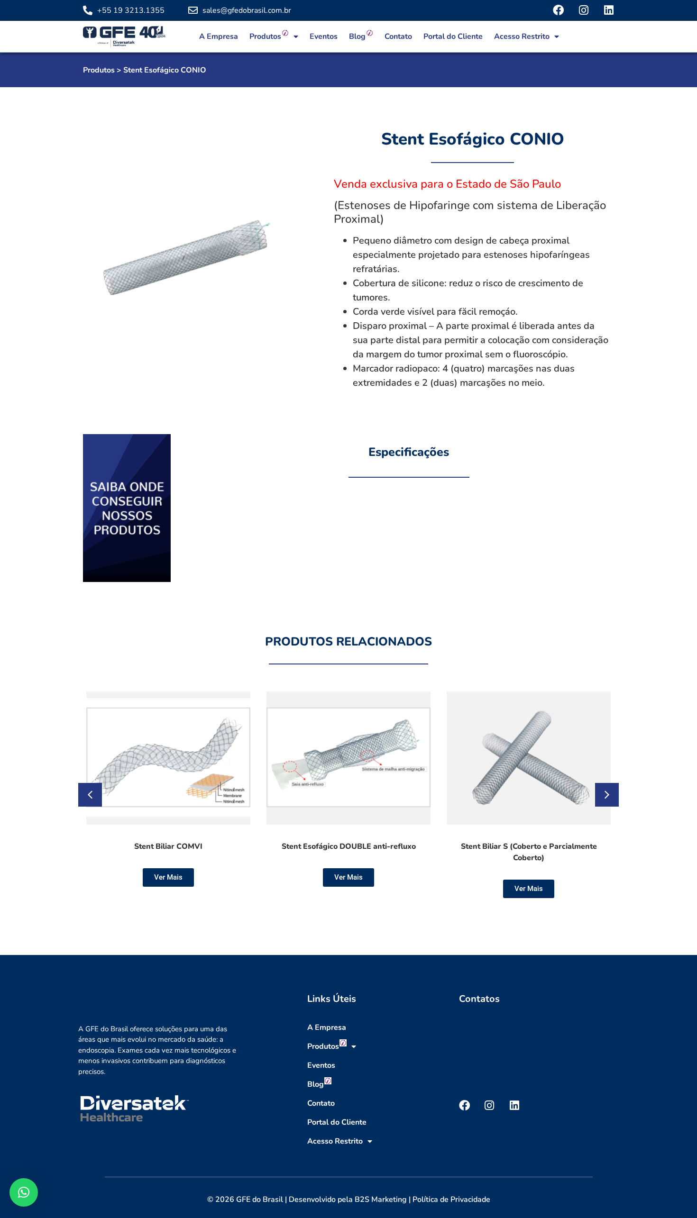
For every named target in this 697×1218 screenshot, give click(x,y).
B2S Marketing (381, 1199)
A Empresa (218, 36)
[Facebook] (558, 10)
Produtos (265, 36)
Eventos (324, 36)
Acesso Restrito (522, 36)
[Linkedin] (608, 10)
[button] (90, 795)
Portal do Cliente (453, 36)
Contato (398, 36)
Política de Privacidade (451, 1199)
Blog (357, 36)
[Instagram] (583, 10)
